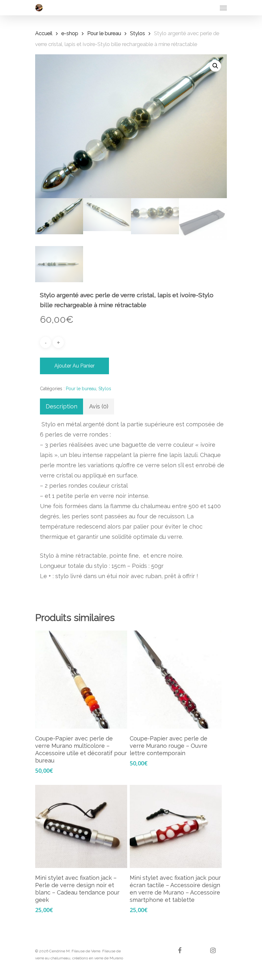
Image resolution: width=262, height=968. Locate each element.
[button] (215, 66)
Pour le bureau (104, 33)
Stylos (137, 33)
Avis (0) (98, 406)
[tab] (61, 406)
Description (61, 406)
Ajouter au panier (74, 366)
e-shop (69, 33)
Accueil (43, 33)
